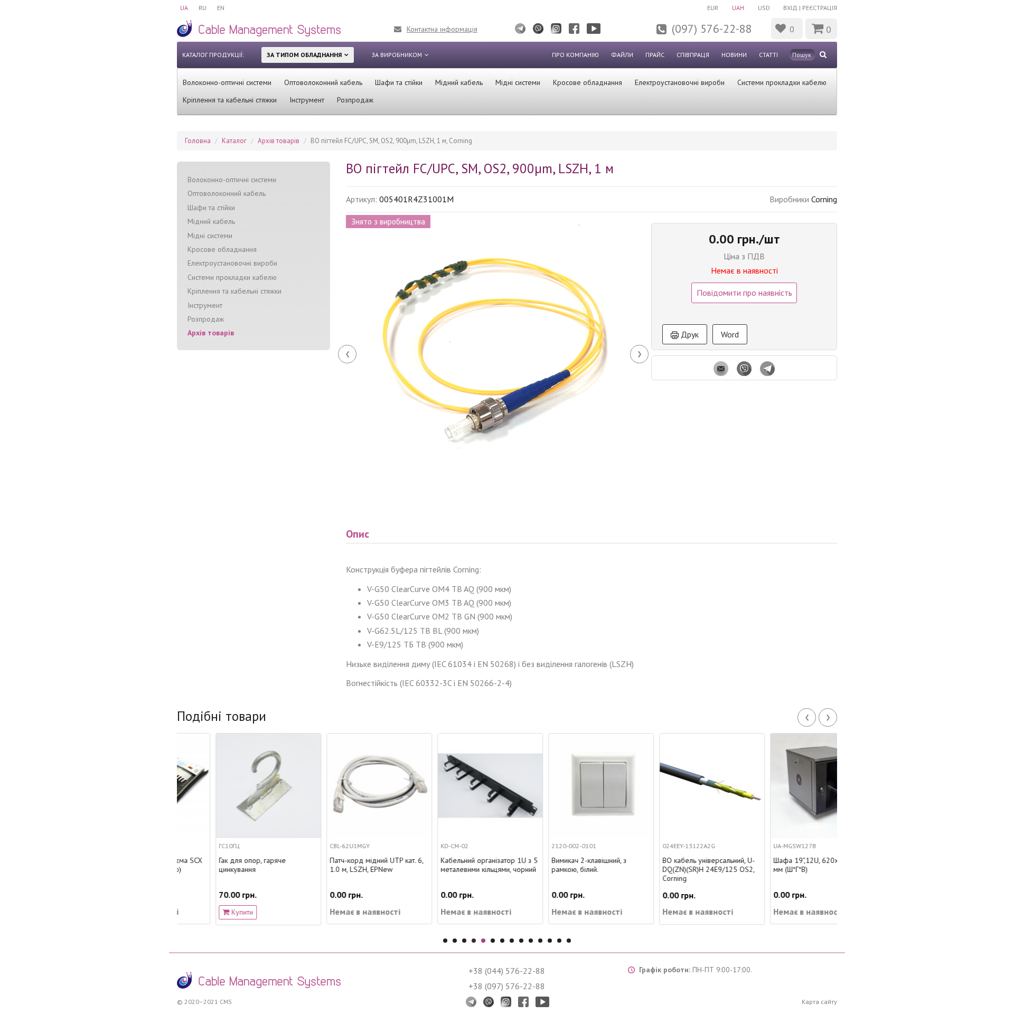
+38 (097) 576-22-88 (506, 986)
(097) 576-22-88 (712, 28)
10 (531, 940)
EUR (712, 8)
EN (220, 8)
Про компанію (575, 55)
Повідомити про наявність (744, 292)
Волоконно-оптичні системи (227, 82)
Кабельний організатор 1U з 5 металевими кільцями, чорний (450, 865)
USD (764, 8)
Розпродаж (355, 100)
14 (569, 940)
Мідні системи (517, 82)
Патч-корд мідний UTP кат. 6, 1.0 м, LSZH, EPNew (337, 865)
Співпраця (693, 55)
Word (730, 334)
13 (559, 940)
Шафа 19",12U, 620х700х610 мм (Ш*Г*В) (782, 865)
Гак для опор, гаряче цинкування (213, 865)
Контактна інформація (442, 29)
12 (550, 940)
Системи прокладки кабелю (782, 82)
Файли (622, 55)
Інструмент (306, 100)
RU (202, 8)
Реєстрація (819, 8)
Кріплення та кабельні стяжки (230, 100)
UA (184, 8)
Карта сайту (819, 1002)
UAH (738, 8)
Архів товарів (210, 332)
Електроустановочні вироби (680, 82)
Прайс (654, 55)
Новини (734, 55)
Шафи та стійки (398, 82)
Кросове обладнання (587, 82)
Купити (202, 912)
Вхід (790, 8)
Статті (768, 55)
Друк (689, 334)
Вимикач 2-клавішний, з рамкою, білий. (550, 865)
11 (540, 940)
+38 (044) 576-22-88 (506, 970)
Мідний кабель (459, 82)
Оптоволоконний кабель (323, 82)
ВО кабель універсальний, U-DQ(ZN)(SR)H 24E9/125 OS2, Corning (670, 869)
